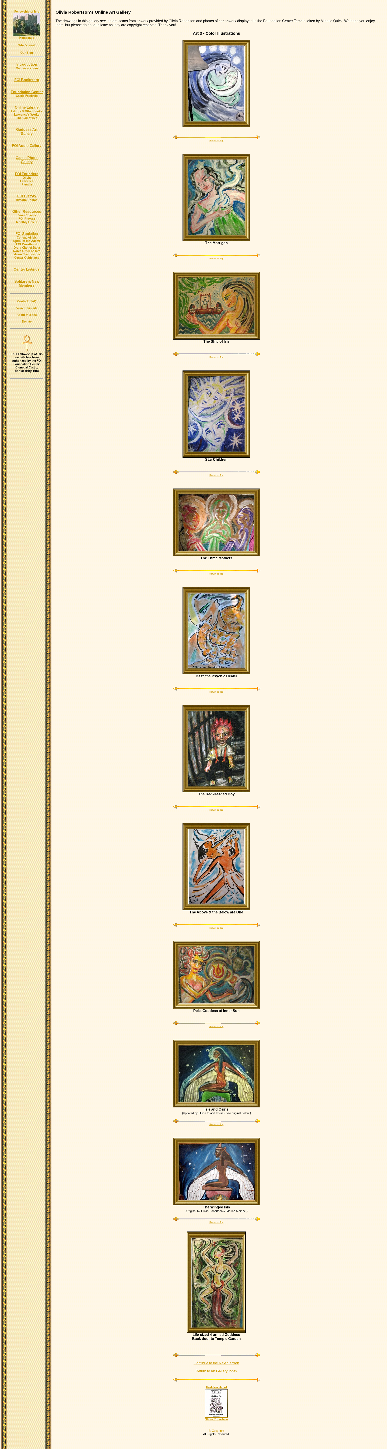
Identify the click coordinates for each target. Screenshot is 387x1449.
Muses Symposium (26, 254)
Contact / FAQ (26, 301)
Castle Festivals (27, 95)
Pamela (27, 184)
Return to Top (216, 140)
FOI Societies (26, 234)
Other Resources (26, 211)
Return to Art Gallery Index (216, 1371)
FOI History (26, 196)
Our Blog (26, 52)
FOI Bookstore (26, 80)
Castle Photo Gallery (27, 160)
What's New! (26, 45)
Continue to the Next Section (216, 1363)
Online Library (27, 107)
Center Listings (27, 269)
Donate (27, 321)
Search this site (26, 308)
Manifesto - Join (27, 68)
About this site (27, 314)
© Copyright (216, 1430)
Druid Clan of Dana (27, 247)
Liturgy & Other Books (26, 111)
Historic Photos (26, 200)
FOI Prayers (27, 218)
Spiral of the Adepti (26, 241)
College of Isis (27, 237)
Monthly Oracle (26, 222)
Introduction (26, 64)
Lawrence (26, 181)
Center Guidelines (26, 257)
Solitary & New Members (26, 283)
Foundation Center (27, 92)
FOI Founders (26, 174)
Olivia (27, 177)
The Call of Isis (26, 118)
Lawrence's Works (26, 114)
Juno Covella (27, 215)
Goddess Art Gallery (26, 132)
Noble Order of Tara (26, 251)
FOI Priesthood (26, 244)
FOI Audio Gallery (26, 146)
